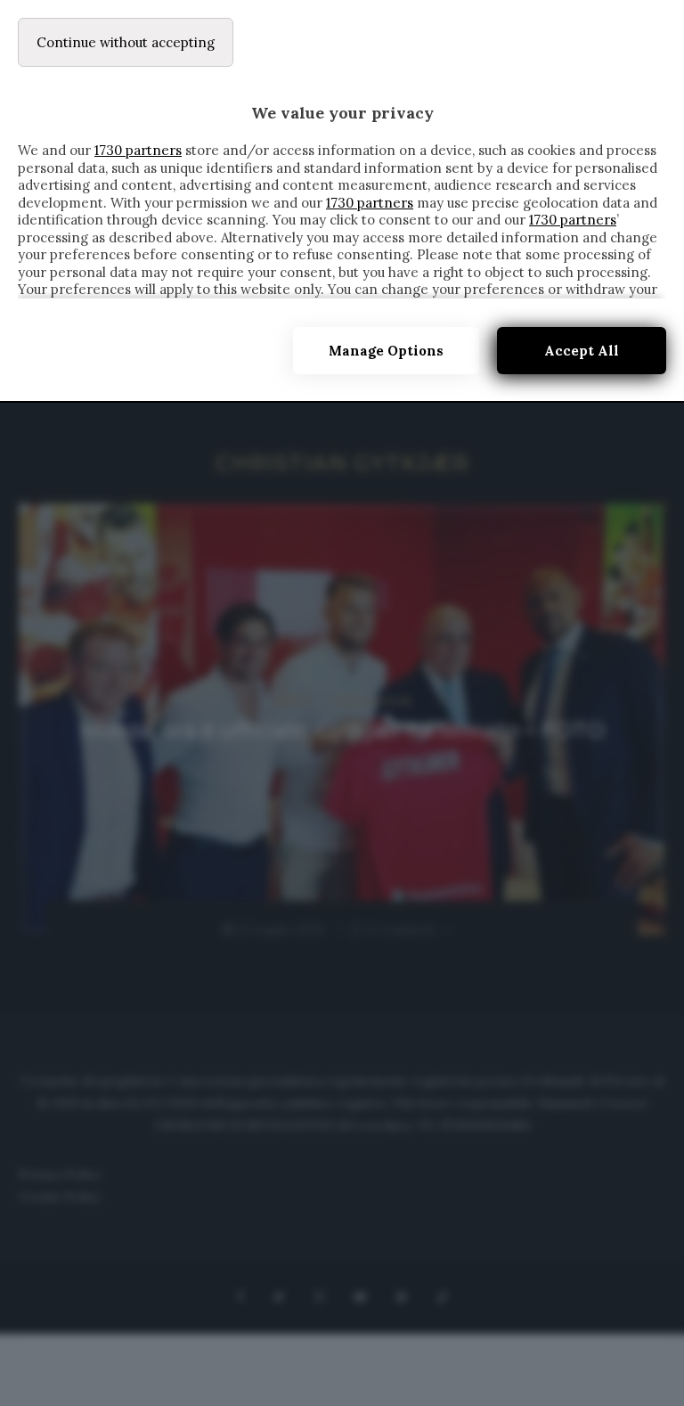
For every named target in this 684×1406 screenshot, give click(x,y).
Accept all (581, 350)
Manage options (386, 350)
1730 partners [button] (138, 150)
